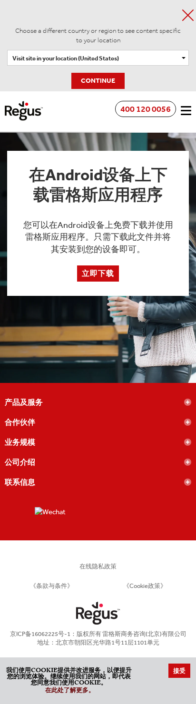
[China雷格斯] (24, 104)
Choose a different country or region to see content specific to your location (98, 35)
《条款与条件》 (51, 585)
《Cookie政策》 (145, 585)
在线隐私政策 (98, 566)
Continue (98, 81)
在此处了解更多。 (70, 691)
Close (188, 15)
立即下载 (98, 273)
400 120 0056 (145, 109)
